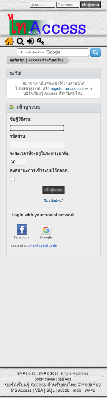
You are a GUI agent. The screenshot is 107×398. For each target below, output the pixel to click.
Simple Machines (74, 373)
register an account (67, 88)
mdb (77, 390)
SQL (50, 390)
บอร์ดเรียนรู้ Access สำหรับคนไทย (41, 384)
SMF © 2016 (48, 373)
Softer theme (44, 379)
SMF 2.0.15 (26, 373)
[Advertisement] (53, 309)
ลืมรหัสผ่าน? (54, 201)
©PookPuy (89, 384)
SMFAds (64, 379)
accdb (63, 390)
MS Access (21, 390)
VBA (39, 390)
